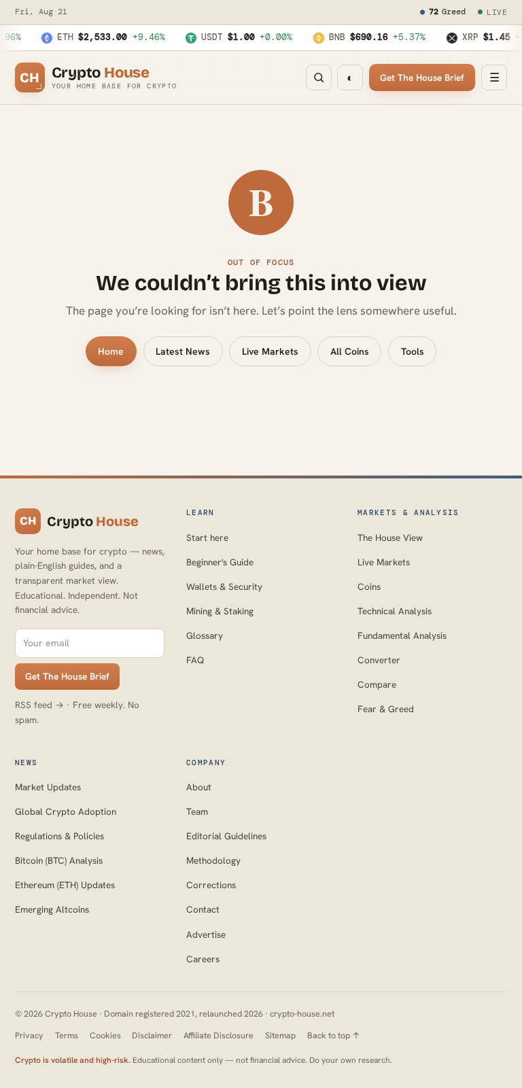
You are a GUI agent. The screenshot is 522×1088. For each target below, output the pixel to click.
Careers (203, 959)
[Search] (319, 77)
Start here (207, 537)
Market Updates (48, 787)
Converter (379, 660)
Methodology (213, 860)
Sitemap (280, 1035)
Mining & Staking (220, 611)
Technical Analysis (395, 611)
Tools (412, 351)
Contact (203, 909)
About (198, 787)
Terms (66, 1035)
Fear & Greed (386, 709)
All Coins (349, 351)
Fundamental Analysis (402, 635)
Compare (377, 684)
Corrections (211, 885)
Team (197, 811)
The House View (390, 537)
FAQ (195, 660)
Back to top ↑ (333, 1035)
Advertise (206, 934)
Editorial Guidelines (226, 836)
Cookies (105, 1035)
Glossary (204, 635)
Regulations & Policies (59, 836)
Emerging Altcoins (52, 909)
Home (111, 351)
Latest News (183, 351)
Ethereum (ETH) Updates (65, 885)
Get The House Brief (422, 77)
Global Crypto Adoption (65, 811)
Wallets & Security (224, 586)
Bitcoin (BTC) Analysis (59, 860)
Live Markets (270, 351)
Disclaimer (152, 1035)
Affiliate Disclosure (219, 1035)
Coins (369, 586)
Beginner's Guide (220, 562)
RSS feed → (39, 705)
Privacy (29, 1035)
